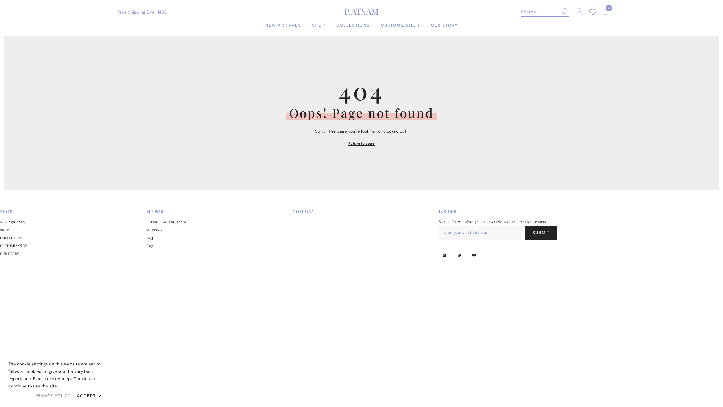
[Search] (545, 12)
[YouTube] (474, 255)
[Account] (579, 12)
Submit (541, 232)
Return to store (361, 143)
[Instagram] (444, 255)
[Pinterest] (459, 255)
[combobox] (539, 11)
